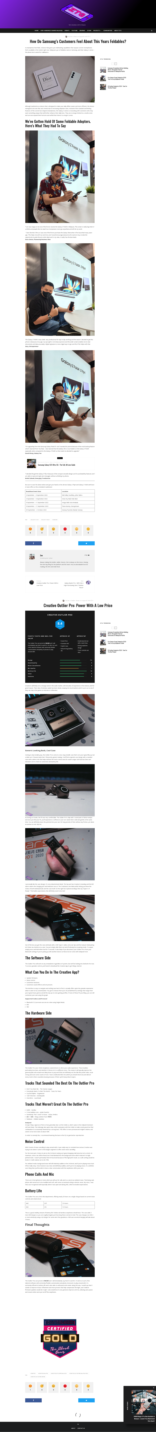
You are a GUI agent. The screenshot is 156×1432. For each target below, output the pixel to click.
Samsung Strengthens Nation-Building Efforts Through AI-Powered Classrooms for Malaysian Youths (118, 69)
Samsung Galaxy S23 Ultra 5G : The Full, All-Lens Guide (56, 465)
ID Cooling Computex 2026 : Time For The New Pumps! (117, 87)
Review (78, 600)
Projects (96, 30)
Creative (33, 1373)
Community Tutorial (43, 462)
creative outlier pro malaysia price (79, 1373)
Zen (41, 555)
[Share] (33, 543)
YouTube (74, 30)
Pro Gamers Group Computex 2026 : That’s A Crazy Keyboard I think (117, 78)
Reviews (82, 30)
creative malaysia (43, 1373)
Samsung (55, 519)
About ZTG (117, 30)
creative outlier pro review (38, 1376)
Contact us (81, 1428)
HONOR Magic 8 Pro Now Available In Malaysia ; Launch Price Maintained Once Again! (144, 1418)
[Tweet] (86, 543)
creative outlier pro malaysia (59, 1373)
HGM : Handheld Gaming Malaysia (51, 30)
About (73, 1428)
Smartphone (56, 462)
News (75, 36)
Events (67, 30)
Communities (107, 30)
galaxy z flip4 (35, 519)
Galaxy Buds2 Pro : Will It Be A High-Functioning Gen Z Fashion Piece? (73, 584)
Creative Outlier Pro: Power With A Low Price (47, 583)
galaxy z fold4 (46, 519)
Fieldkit (73, 600)
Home (36, 30)
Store (89, 30)
